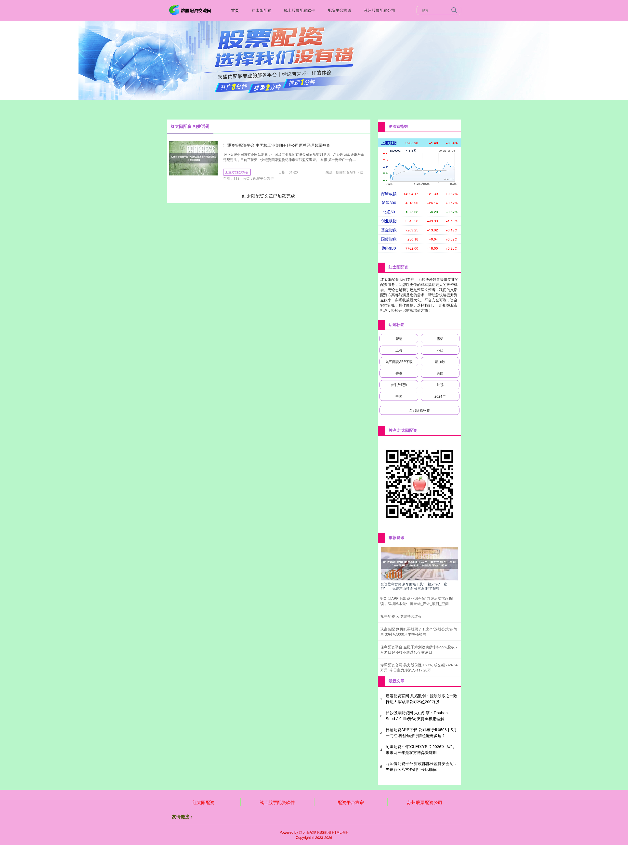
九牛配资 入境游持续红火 (401, 616)
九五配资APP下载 (399, 361)
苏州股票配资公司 (379, 10)
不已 (440, 350)
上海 (398, 350)
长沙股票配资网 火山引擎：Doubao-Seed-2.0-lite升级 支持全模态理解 (417, 715)
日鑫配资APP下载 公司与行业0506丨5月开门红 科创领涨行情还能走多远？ (421, 732)
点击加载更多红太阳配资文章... (268, 195)
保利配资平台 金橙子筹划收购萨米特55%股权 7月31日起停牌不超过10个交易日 (419, 649)
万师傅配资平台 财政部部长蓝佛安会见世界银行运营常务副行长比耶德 (421, 766)
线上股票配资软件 (299, 10)
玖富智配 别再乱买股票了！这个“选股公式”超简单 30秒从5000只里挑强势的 (418, 631)
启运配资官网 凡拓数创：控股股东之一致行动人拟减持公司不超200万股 (421, 698)
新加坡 (440, 361)
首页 (235, 10)
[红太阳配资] (191, 9)
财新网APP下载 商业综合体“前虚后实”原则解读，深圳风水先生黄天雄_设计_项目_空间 (417, 601)
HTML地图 (340, 832)
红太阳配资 (261, 10)
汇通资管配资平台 (237, 172)
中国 (398, 396)
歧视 (440, 384)
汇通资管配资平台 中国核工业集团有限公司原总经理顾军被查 (276, 145)
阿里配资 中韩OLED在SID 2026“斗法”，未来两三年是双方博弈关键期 (421, 749)
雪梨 (440, 338)
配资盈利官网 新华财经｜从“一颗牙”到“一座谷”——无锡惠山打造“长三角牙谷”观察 (414, 586)
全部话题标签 (419, 410)
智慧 (398, 338)
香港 (398, 373)
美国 (440, 373)
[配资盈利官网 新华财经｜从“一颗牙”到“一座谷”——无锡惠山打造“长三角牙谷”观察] (419, 563)
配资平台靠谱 (339, 10)
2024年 (440, 396)
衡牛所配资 (398, 384)
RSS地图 (324, 832)
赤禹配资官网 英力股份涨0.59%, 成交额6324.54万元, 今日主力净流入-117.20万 (419, 667)
